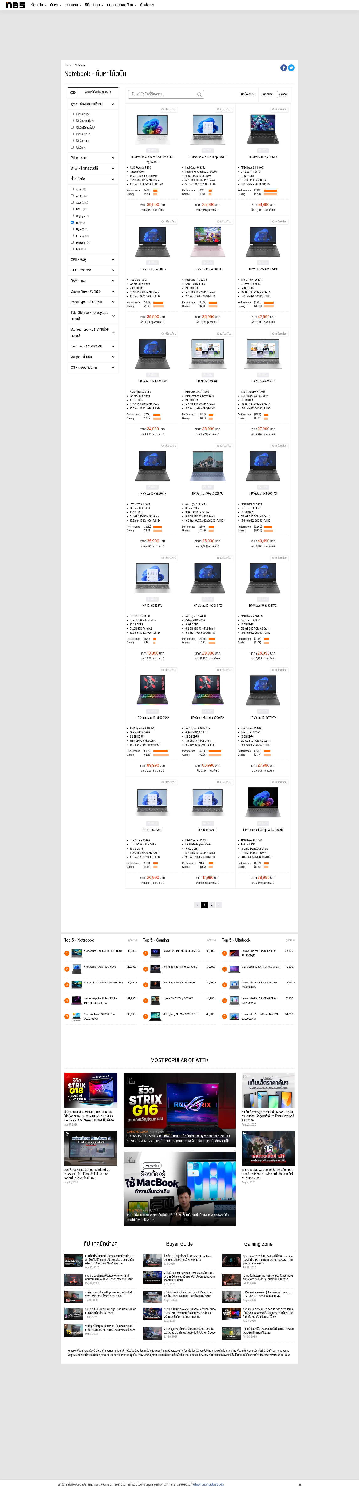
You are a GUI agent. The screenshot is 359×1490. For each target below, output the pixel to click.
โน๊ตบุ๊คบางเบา (83, 134)
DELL (81, 209)
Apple (81, 196)
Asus (82, 203)
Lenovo (82, 236)
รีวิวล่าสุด (92, 5)
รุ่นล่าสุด (282, 94)
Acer (81, 189)
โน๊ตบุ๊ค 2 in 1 (82, 141)
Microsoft (83, 242)
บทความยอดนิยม (120, 5)
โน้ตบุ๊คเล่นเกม (83, 114)
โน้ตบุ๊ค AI (81, 147)
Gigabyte (82, 216)
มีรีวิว (154, 150)
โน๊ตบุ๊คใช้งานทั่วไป (85, 127)
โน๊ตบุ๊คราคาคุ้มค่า (85, 121)
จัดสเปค (37, 5)
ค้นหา (54, 5)
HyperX (82, 229)
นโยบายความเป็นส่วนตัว (208, 1485)
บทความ (71, 5)
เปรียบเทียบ (170, 109)
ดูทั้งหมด (132, 940)
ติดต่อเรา (147, 5)
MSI (81, 249)
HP (80, 222)
